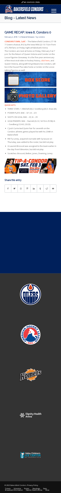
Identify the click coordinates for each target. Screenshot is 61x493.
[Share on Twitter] (14, 188)
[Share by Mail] (53, 188)
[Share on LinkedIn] (34, 188)
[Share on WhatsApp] (21, 188)
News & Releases (27, 37)
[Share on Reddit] (47, 188)
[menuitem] (45, 11)
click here (45, 60)
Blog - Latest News (20, 18)
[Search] (45, 11)
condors (41, 37)
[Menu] (52, 11)
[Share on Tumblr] (40, 188)
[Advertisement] (30, 242)
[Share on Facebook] (8, 188)
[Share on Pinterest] (27, 188)
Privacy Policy (32, 485)
